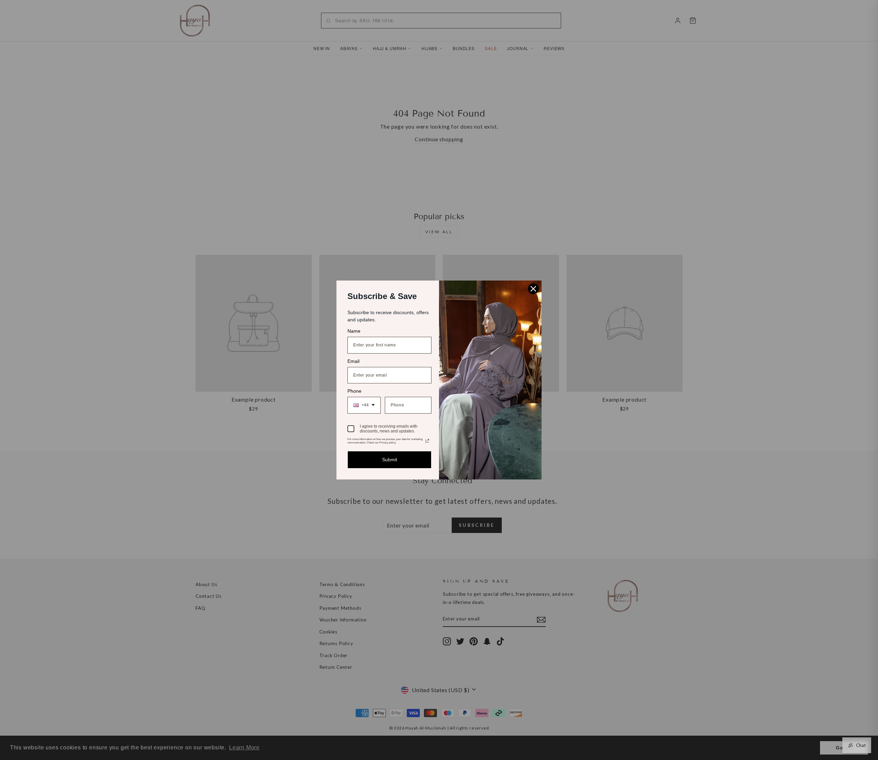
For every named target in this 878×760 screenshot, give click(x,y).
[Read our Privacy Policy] (427, 441)
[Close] (533, 289)
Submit (389, 459)
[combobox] (364, 405)
